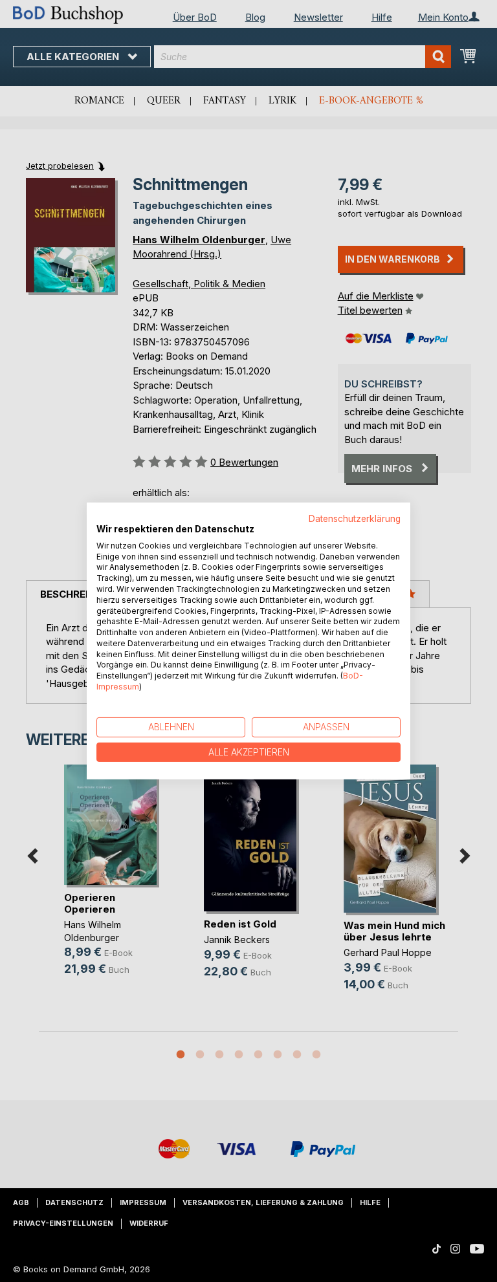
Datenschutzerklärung (355, 519)
